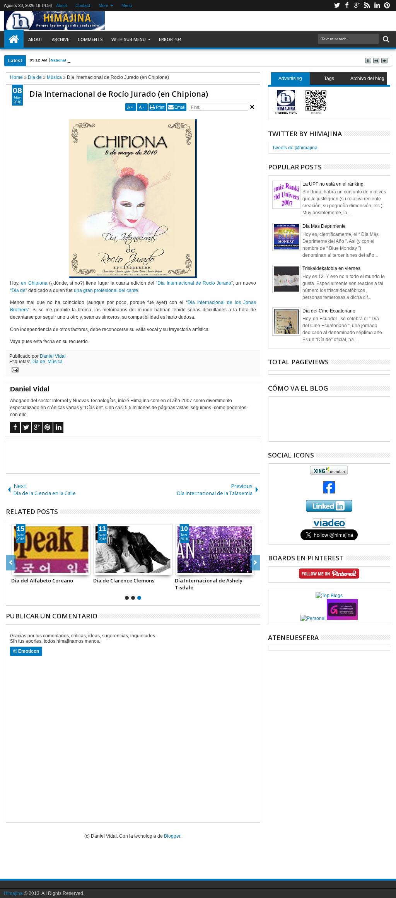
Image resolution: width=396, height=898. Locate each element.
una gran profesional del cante (106, 290)
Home (14, 39)
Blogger (172, 836)
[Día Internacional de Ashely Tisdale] (214, 549)
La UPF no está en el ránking (333, 184)
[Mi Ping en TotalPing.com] (342, 618)
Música (55, 361)
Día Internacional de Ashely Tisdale (208, 584)
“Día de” (18, 290)
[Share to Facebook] (17, 569)
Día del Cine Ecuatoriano (328, 311)
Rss (367, 5)
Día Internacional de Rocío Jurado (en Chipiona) (118, 94)
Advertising (290, 78)
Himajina (13, 893)
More (103, 5)
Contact (82, 5)
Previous (255, 562)
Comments (90, 39)
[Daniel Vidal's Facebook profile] (329, 492)
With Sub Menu (128, 39)
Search (385, 39)
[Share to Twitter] (26, 569)
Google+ (357, 5)
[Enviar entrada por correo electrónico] (14, 371)
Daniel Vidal (53, 356)
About (61, 5)
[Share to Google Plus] (34, 569)
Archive (60, 39)
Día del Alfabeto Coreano (42, 580)
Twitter (337, 5)
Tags (329, 78)
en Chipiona (34, 283)
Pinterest (387, 5)
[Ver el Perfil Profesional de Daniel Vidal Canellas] (328, 526)
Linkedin (377, 5)
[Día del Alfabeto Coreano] (51, 549)
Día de (38, 361)
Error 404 (170, 39)
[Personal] (313, 618)
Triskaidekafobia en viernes (331, 268)
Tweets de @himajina (294, 147)
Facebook (347, 5)
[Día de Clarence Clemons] (133, 549)
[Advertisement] (133, 456)
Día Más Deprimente (324, 226)
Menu (126, 5)
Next (11, 562)
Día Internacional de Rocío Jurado (194, 283)
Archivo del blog (367, 78)
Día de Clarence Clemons (123, 580)
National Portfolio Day (71, 60)
